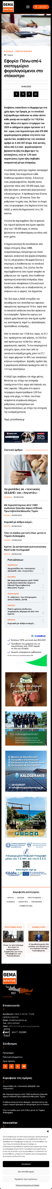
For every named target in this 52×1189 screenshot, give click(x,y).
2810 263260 (13, 1023)
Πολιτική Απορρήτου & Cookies (27, 1185)
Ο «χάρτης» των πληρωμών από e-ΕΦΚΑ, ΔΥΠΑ (22, 598)
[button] (47, 1131)
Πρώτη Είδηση (23, 51)
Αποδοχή (26, 1164)
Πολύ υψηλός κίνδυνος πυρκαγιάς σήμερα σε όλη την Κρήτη (23, 611)
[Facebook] (16, 94)
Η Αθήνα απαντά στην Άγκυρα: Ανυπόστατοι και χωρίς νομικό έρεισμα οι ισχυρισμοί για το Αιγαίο (26, 1103)
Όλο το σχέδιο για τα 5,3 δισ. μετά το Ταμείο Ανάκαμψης (25, 534)
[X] (23, 94)
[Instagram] (11, 1066)
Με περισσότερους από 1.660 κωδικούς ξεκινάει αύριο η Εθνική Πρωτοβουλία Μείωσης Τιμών (23, 508)
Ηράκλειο (8, 497)
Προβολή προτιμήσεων (26, 1179)
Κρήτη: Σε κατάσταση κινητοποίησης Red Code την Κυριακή (25, 548)
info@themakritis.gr (18, 1020)
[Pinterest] (29, 94)
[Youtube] (23, 1066)
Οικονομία (13, 594)
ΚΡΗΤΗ (7, 526)
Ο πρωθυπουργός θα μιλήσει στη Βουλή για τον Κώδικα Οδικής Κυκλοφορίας (39, 947)
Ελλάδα (8, 51)
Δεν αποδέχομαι (26, 1171)
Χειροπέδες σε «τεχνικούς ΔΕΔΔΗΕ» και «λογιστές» (22, 490)
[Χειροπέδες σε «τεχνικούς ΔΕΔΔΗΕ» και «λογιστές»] (26, 469)
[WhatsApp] (35, 94)
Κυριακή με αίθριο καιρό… (18, 522)
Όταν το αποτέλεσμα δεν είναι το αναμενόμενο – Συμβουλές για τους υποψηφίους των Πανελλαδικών (13, 950)
